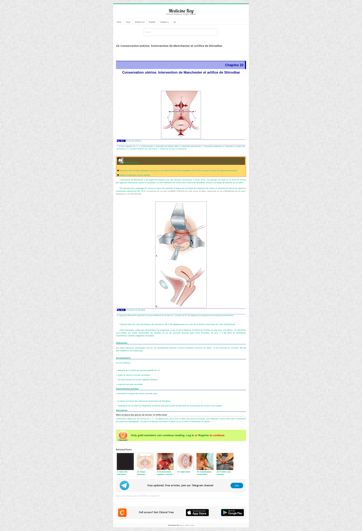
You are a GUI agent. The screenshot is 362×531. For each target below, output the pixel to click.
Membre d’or (140, 22)
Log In (128, 22)
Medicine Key (181, 11)
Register (152, 22)
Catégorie (164, 22)
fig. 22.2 (141, 191)
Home (119, 22)
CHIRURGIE (143, 496)
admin (135, 496)
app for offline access (181, 525)
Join (237, 485)
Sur (174, 22)
